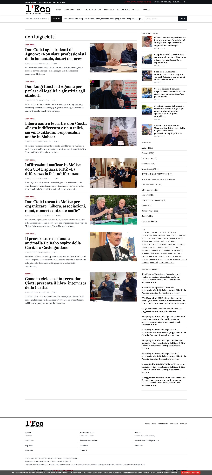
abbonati (146, 233)
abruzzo (154, 233)
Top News (174, 424)
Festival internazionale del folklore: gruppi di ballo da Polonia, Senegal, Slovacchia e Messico (164, 290)
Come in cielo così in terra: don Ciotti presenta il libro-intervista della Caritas (55, 283)
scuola (145, 259)
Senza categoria (149, 211)
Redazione (84, 445)
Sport (144, 216)
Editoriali (29, 450)
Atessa (145, 238)
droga (152, 247)
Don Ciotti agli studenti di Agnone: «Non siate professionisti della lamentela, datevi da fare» (55, 54)
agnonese (171, 233)
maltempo (168, 250)
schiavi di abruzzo (174, 256)
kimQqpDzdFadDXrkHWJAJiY (156, 364)
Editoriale (109, 9)
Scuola (144, 205)
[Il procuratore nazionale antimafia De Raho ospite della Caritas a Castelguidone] (113, 246)
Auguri (144, 148)
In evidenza (69, 9)
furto (177, 247)
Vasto (184, 259)
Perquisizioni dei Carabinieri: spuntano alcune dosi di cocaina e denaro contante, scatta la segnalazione (170, 58)
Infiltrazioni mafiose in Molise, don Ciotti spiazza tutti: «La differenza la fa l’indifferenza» (53, 169)
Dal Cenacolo (147, 158)
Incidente (146, 250)
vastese (176, 259)
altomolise (147, 236)
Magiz (144, 309)
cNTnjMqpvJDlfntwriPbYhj (155, 316)
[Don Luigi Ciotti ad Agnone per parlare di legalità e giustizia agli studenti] (113, 94)
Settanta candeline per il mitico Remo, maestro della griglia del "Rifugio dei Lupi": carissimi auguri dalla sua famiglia (103, 19)
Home (58, 9)
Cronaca (28, 436)
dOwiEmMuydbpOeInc (152, 274)
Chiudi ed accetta (190, 472)
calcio (179, 238)
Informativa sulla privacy (145, 436)
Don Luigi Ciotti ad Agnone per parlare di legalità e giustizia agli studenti (55, 91)
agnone (162, 233)
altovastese (172, 236)
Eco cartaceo (123, 9)
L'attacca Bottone (93, 9)
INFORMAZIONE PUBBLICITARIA (156, 179)
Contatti (136, 9)
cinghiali (181, 244)
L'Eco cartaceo (148, 190)
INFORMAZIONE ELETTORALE (155, 174)
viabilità (154, 262)
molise (164, 253)
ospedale (177, 253)
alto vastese (159, 236)
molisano (155, 253)
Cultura (29, 274)
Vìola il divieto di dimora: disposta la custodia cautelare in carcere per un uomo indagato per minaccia (170, 93)
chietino (172, 244)
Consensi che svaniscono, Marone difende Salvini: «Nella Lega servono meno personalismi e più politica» (169, 129)
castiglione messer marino (154, 244)
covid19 (145, 247)
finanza (160, 247)
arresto (182, 236)
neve (170, 253)
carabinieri (171, 242)
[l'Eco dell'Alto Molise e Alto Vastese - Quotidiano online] (38, 9)
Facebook (139, 445)
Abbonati (147, 9)
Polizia (145, 256)
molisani (146, 253)
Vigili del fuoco (166, 262)
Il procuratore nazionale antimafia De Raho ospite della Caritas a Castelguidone (53, 243)
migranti (178, 250)
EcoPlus (183, 424)
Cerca (182, 18)
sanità (162, 256)
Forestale (169, 247)
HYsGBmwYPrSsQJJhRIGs (154, 298)
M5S (161, 250)
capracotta (159, 242)
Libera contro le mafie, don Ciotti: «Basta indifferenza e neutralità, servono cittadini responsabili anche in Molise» (56, 130)
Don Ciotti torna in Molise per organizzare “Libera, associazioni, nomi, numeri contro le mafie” (55, 206)
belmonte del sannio (158, 238)
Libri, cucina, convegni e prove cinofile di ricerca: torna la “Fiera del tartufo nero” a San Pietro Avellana (164, 301)
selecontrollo (156, 259)
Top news (146, 221)
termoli (168, 259)
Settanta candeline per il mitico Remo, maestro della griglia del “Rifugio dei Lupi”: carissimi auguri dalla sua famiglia (170, 41)
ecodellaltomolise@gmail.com (147, 441)
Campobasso (147, 242)
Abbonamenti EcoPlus (89, 441)
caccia (172, 238)
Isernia (155, 250)
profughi (153, 256)
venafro (145, 262)
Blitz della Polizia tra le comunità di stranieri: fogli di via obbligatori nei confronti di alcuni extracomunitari (169, 76)
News (79, 9)
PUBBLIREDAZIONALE (152, 200)
